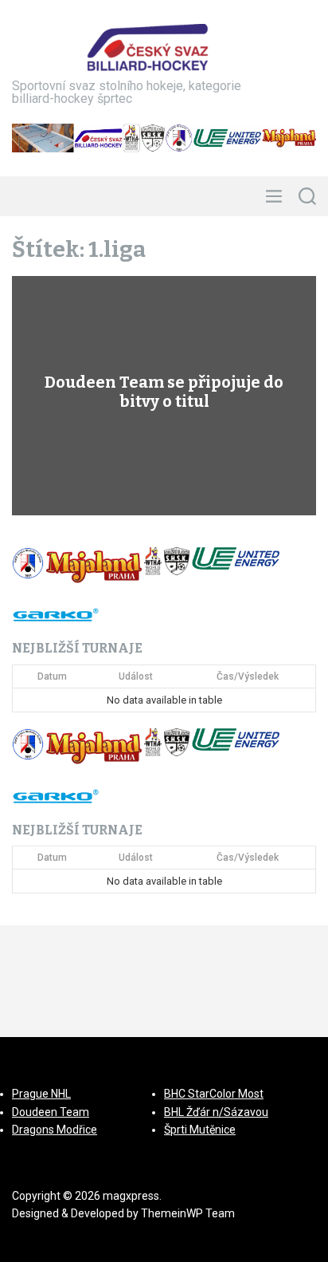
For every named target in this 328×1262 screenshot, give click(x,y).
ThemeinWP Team (188, 1213)
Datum (52, 676)
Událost (136, 676)
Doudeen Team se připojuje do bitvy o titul (164, 392)
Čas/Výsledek (248, 676)
